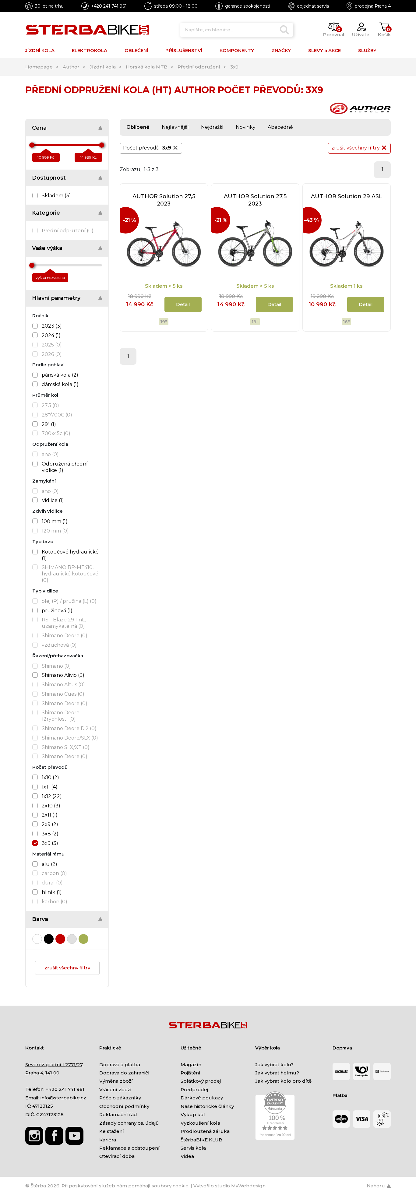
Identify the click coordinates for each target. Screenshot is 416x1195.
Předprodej (194, 1089)
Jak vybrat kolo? (274, 1064)
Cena (39, 128)
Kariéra (107, 1140)
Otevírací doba (117, 1156)
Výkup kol (193, 1114)
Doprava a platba (119, 1064)
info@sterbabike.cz (63, 1098)
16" (346, 322)
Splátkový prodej (201, 1081)
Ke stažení (111, 1131)
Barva (40, 919)
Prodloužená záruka (205, 1131)
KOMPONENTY (237, 50)
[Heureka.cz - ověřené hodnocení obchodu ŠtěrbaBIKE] (275, 1115)
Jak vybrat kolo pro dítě (283, 1081)
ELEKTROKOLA (89, 50)
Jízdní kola (103, 67)
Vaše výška (47, 248)
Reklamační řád (118, 1114)
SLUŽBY (367, 50)
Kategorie (46, 212)
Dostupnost (49, 177)
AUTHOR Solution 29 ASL (346, 196)
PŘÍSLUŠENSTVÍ (183, 50)
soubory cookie (170, 1186)
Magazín (191, 1064)
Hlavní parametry (56, 298)
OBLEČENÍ (136, 50)
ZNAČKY (281, 50)
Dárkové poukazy (202, 1098)
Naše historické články (207, 1106)
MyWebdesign (248, 1186)
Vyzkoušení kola (200, 1123)
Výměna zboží (116, 1081)
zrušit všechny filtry (67, 968)
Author (71, 67)
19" (163, 322)
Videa (187, 1156)
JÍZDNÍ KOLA (40, 50)
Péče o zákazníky (120, 1098)
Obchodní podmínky (124, 1106)
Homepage (39, 67)
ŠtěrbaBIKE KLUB (201, 1140)
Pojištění (190, 1073)
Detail (183, 304)
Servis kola (193, 1148)
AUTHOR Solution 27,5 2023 (163, 200)
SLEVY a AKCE (324, 50)
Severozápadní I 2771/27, (54, 1064)
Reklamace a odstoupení (129, 1148)
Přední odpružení (199, 67)
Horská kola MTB (146, 67)
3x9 (166, 148)
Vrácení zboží (115, 1089)
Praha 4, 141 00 (42, 1073)
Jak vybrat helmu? (277, 1073)
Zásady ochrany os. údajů (129, 1123)
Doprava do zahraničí (124, 1073)
